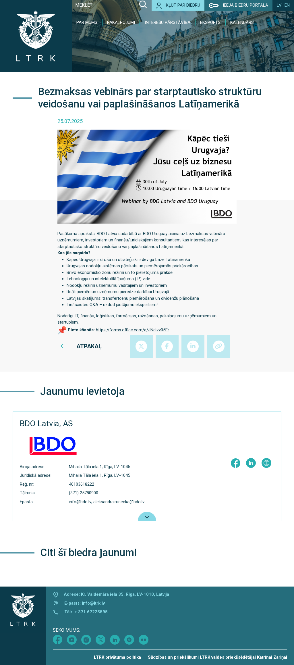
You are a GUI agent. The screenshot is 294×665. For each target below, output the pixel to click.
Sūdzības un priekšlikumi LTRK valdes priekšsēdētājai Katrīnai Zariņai (217, 657)
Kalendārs (242, 22)
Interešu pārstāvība (167, 22)
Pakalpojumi (121, 22)
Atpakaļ (89, 346)
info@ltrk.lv (93, 603)
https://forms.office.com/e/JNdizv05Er (132, 329)
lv (279, 5)
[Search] (143, 5)
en (287, 5)
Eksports (210, 22)
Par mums (86, 22)
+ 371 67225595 (91, 611)
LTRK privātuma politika (117, 657)
